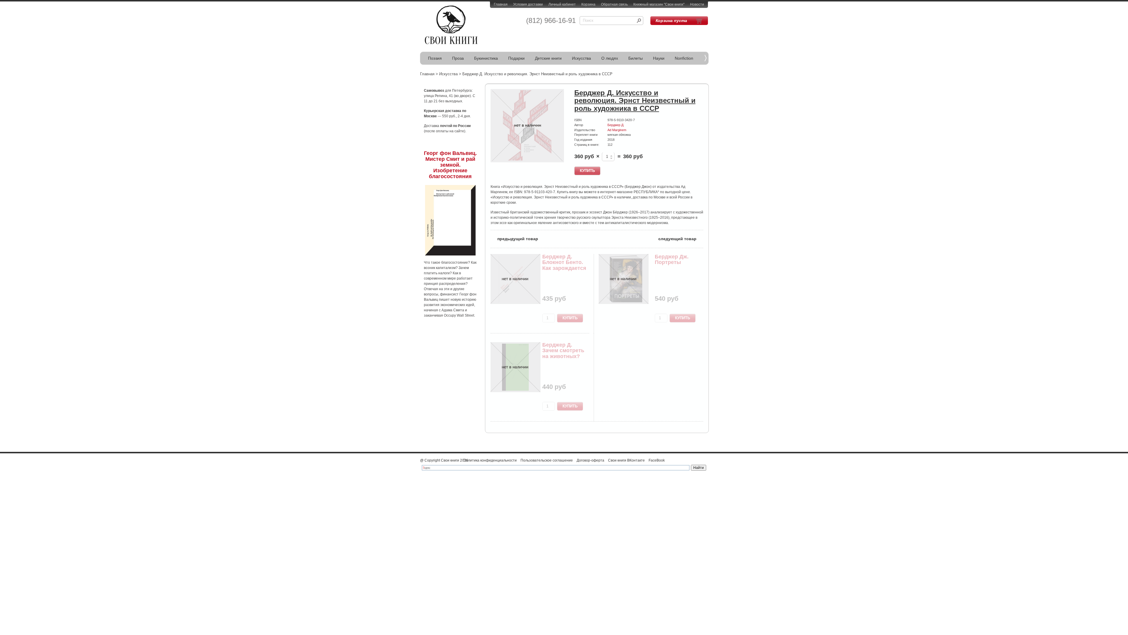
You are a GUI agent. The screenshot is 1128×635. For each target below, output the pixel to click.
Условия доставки (528, 4)
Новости (697, 4)
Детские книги (548, 58)
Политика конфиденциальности (490, 460)
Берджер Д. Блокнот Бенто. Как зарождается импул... (564, 265)
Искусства (581, 58)
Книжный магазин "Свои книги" (658, 4)
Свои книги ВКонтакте (626, 460)
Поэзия (435, 58)
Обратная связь (614, 4)
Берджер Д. (615, 125)
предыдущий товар (514, 238)
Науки (658, 58)
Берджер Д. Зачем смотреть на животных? (563, 351)
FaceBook (657, 460)
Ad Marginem (616, 130)
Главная (501, 4)
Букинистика (486, 58)
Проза (458, 58)
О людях (609, 58)
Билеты (635, 58)
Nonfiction (684, 58)
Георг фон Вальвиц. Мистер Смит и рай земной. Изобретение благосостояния (450, 164)
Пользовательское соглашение (547, 460)
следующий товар (680, 238)
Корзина (588, 4)
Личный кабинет (562, 4)
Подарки (516, 58)
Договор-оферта (590, 460)
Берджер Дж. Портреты (672, 259)
